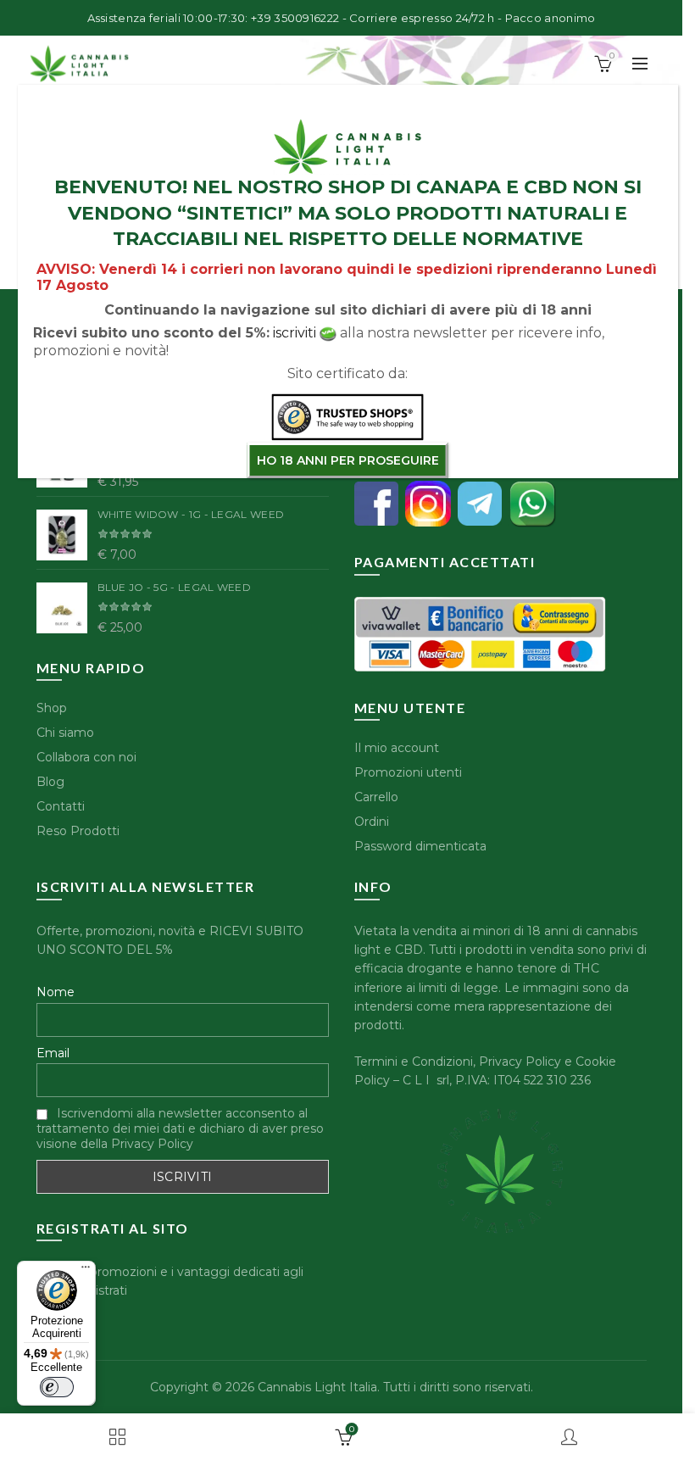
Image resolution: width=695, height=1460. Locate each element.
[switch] (57, 1387)
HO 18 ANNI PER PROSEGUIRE (348, 460)
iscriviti (294, 333)
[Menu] (85, 1271)
